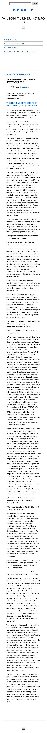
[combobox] (20, 3)
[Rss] (25, 10)
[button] (23, 27)
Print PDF (32, 10)
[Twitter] (18, 10)
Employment (24, 87)
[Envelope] (22, 10)
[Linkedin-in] (14, 10)
